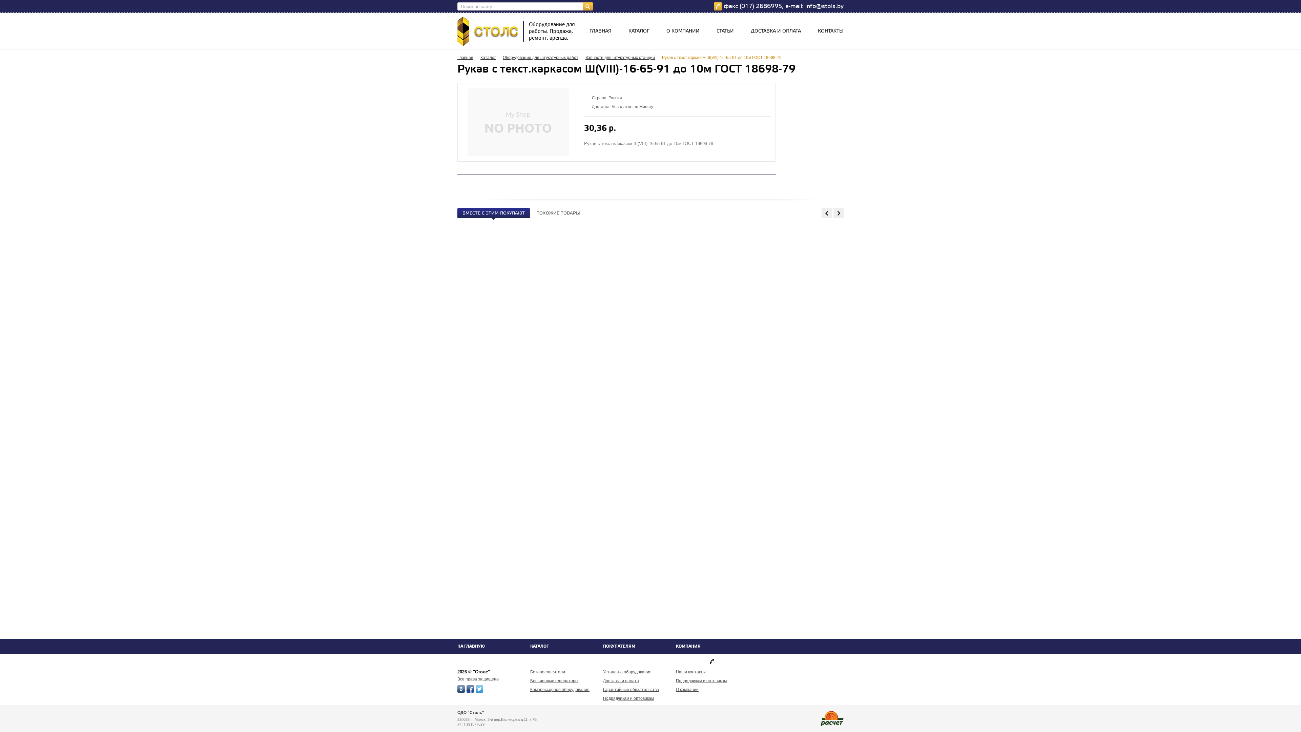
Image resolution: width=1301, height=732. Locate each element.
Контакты (831, 31)
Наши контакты (691, 672)
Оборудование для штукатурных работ (540, 57)
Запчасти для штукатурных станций (620, 57)
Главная (601, 31)
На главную (471, 646)
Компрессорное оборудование (560, 689)
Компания (688, 646)
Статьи (725, 31)
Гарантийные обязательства (631, 689)
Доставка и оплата (776, 31)
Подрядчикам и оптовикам (628, 698)
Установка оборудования (627, 672)
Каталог (638, 31)
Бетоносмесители (547, 672)
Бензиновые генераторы (554, 680)
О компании (683, 31)
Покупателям (619, 646)
